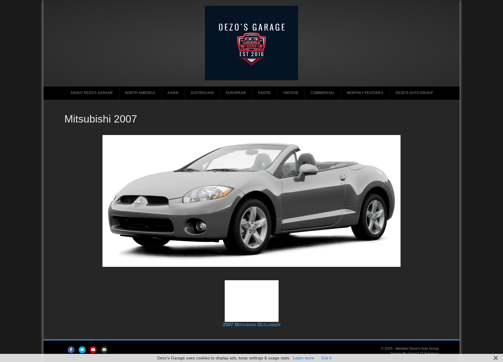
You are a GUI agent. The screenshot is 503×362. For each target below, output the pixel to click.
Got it (326, 358)
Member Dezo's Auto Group (417, 349)
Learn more (303, 358)
